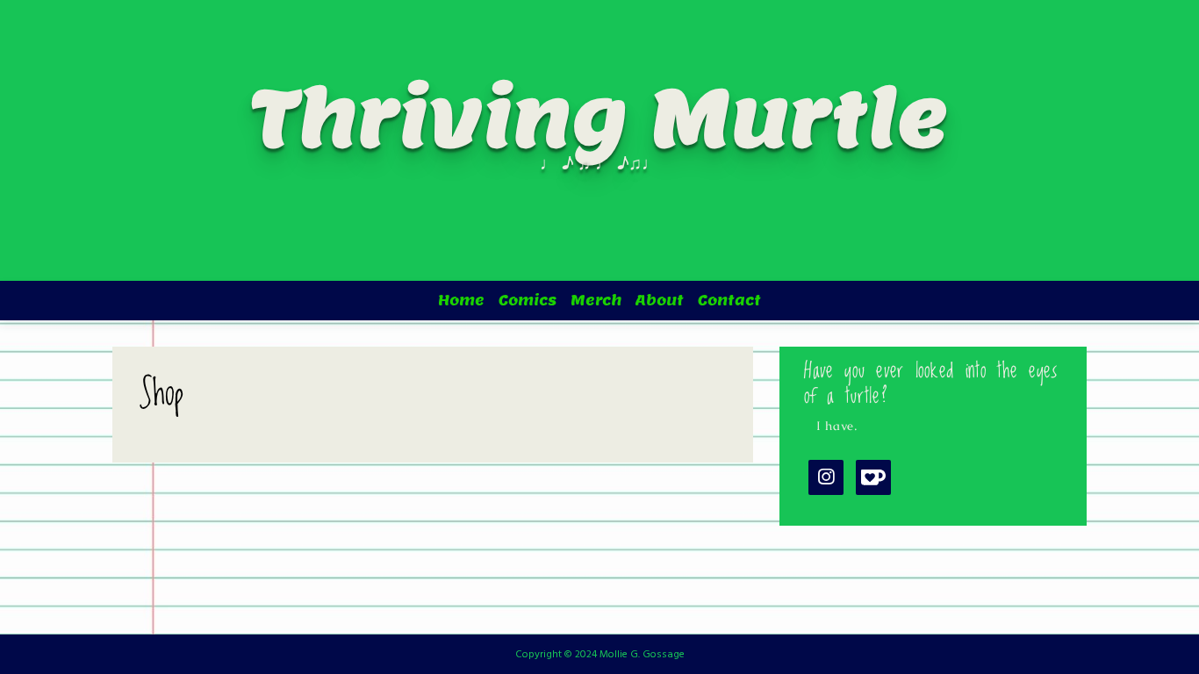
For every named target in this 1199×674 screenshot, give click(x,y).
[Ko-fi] (873, 477)
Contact (729, 300)
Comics (527, 300)
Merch (596, 300)
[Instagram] (826, 477)
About (659, 300)
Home (461, 300)
